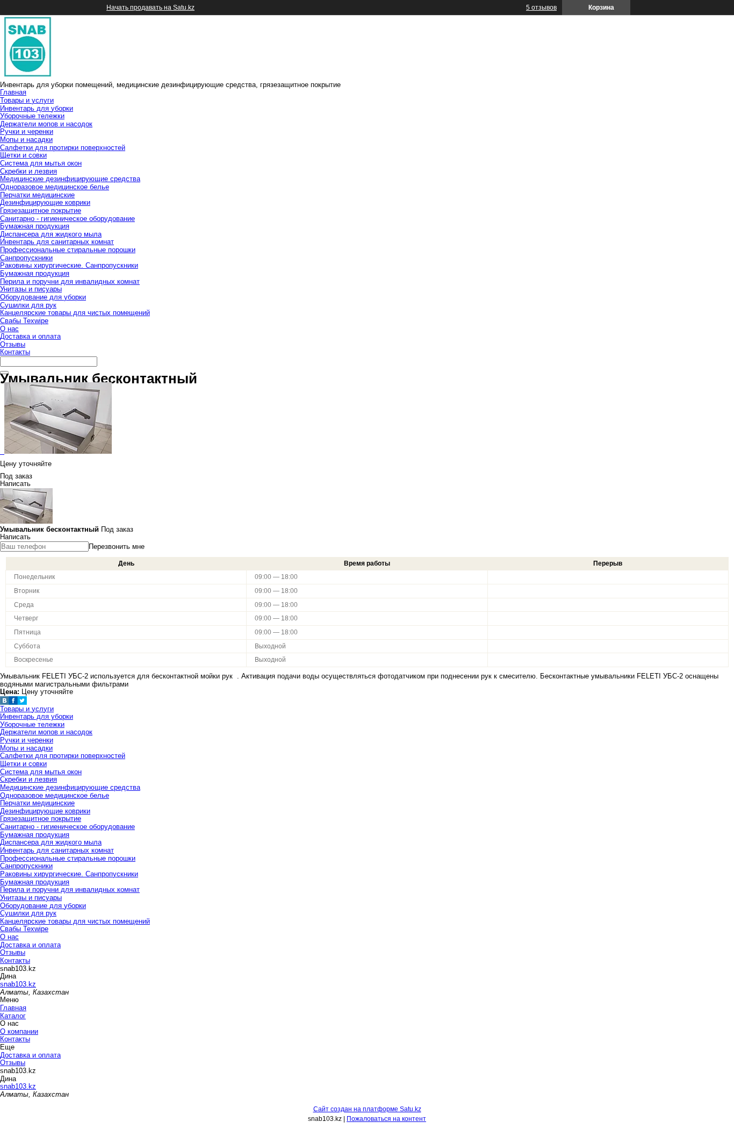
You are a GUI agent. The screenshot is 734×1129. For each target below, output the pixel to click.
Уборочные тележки (32, 116)
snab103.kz (18, 984)
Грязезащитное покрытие (40, 210)
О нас (9, 329)
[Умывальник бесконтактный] (56, 451)
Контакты (15, 352)
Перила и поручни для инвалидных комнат (70, 281)
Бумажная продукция (34, 226)
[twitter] (22, 702)
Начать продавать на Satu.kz (150, 7)
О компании (19, 1031)
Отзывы (12, 344)
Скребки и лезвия (28, 171)
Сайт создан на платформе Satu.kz (367, 1109)
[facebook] (13, 702)
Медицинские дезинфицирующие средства (70, 179)
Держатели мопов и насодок (46, 124)
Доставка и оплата (30, 336)
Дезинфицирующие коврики (45, 202)
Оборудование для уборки (43, 297)
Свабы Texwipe (24, 321)
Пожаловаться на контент (386, 1119)
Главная (13, 92)
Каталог (13, 1016)
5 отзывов (541, 7)
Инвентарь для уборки (36, 108)
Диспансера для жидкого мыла (51, 234)
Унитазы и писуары (31, 289)
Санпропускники (26, 258)
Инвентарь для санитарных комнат (57, 242)
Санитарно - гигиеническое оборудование (67, 219)
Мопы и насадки (26, 139)
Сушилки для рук (28, 305)
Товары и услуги (27, 100)
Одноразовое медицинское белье (54, 187)
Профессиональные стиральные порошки (67, 250)
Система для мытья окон (41, 163)
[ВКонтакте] (4, 702)
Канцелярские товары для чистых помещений (75, 313)
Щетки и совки (23, 155)
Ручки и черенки (26, 131)
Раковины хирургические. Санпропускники (69, 265)
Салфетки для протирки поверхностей (62, 148)
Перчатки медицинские (37, 195)
